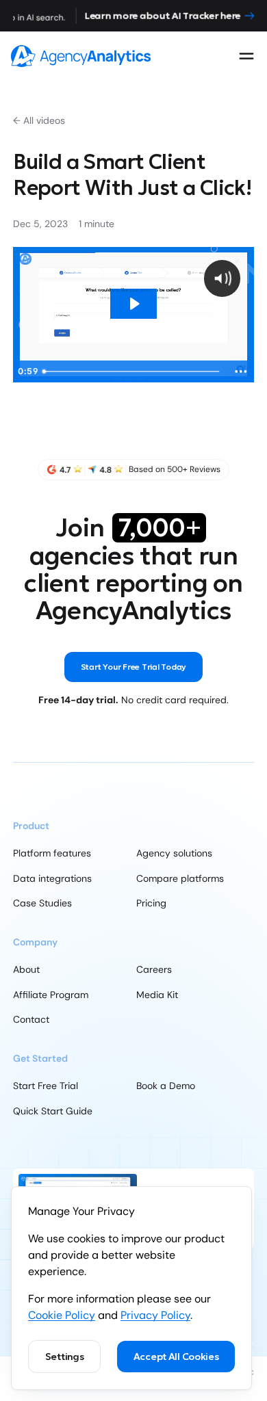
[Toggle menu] (246, 56)
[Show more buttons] (241, 371)
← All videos (39, 120)
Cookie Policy (61, 1315)
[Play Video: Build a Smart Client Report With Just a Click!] (133, 304)
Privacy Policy (155, 1315)
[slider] (132, 371)
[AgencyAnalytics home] (81, 55)
